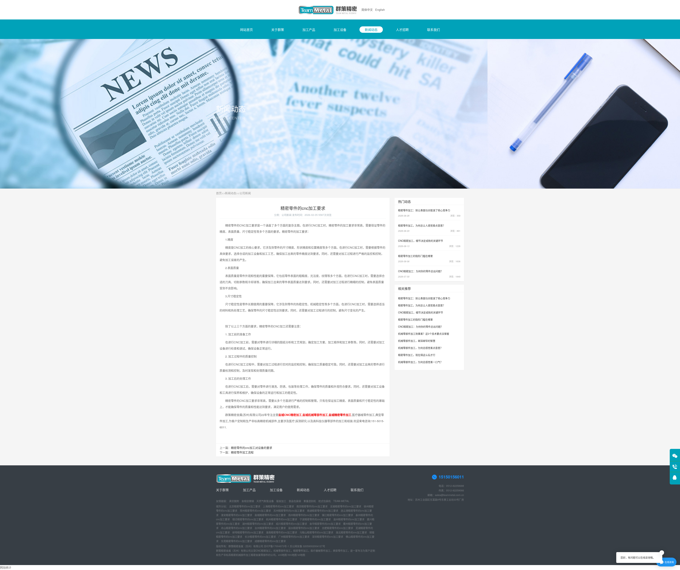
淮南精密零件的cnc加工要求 (281, 532)
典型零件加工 (340, 550)
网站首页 (246, 29)
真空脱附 (234, 501)
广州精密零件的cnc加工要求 (294, 536)
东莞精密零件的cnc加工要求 (236, 541)
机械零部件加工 (282, 550)
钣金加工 (281, 501)
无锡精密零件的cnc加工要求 (345, 506)
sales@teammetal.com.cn (449, 495)
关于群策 (277, 29)
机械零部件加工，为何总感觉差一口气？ (420, 362)
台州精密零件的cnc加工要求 (270, 528)
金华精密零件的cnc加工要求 (325, 523)
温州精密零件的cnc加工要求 (348, 519)
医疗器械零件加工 (320, 550)
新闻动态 (371, 29)
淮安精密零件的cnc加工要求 (236, 515)
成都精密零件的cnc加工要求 (270, 541)
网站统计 (5, 567)
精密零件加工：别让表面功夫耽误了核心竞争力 (424, 210)
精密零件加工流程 (242, 452)
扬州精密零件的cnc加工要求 (303, 515)
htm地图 (292, 555)
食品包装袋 (295, 501)
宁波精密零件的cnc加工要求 (315, 519)
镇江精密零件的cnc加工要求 (337, 515)
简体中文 (367, 10)
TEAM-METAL (341, 501)
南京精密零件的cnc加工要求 (312, 506)
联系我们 (433, 29)
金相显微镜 (248, 501)
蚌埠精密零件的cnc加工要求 (248, 532)
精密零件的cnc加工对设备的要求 (251, 448)
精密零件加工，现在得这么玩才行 (416, 355)
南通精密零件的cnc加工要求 (322, 510)
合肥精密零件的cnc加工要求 (337, 528)
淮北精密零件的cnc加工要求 (351, 532)
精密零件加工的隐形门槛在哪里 (415, 256)
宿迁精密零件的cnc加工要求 (248, 519)
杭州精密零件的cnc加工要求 (281, 519)
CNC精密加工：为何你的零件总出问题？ (420, 271)
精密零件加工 (300, 550)
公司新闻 (245, 193)
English (380, 10)
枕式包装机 (324, 501)
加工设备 (340, 29)
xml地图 (282, 555)
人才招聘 (402, 29)
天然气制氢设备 (265, 501)
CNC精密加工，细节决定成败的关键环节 (420, 240)
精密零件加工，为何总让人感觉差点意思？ (421, 225)
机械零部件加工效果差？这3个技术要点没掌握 (423, 333)
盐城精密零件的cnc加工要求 (270, 515)
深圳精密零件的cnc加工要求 (327, 536)
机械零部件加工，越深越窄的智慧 (416, 340)
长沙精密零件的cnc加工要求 (260, 536)
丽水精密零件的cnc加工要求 (303, 528)
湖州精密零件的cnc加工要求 (257, 523)
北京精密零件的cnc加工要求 (244, 506)
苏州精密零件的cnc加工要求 (289, 510)
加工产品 (308, 29)
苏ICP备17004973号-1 (276, 546)
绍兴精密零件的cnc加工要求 (291, 523)
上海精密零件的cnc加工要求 (278, 506)
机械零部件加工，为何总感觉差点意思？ (420, 348)
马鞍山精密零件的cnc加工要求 (316, 532)
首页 (219, 193)
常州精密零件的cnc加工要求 (255, 510)
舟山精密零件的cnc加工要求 (236, 528)
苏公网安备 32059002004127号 (307, 546)
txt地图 (301, 555)
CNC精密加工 (263, 550)
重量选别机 (310, 501)
